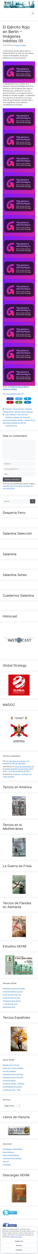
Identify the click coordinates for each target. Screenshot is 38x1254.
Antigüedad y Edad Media (12, 1149)
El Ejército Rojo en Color (11, 998)
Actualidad (7, 1164)
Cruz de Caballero (9, 1071)
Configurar (19, 1250)
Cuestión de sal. (11, 426)
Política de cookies (16, 1237)
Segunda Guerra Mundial (23, 412)
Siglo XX (6, 1161)
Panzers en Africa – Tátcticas (13, 1084)
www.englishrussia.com (15, 394)
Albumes (8, 409)
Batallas (13, 414)
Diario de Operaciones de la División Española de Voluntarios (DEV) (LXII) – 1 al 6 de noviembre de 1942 (18, 769)
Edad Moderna (8, 1152)
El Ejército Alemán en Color (13, 992)
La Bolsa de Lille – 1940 (11, 1090)
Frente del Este (18, 409)
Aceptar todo (19, 1241)
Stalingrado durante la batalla (14, 988)
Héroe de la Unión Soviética (13, 1068)
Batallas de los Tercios (11, 1065)
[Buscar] (32, 501)
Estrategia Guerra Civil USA (13, 1077)
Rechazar (19, 1245)
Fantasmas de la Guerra (12, 1001)
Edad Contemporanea (11, 1155)
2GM (7, 414)
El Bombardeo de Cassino (12, 1087)
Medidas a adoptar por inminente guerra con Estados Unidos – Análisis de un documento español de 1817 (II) (19, 420)
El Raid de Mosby (9, 1080)
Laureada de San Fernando (13, 1074)
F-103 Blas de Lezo (10, 1004)
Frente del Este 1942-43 (12, 995)
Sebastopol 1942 (9, 1007)
